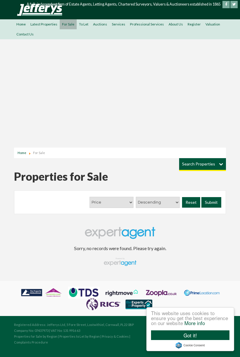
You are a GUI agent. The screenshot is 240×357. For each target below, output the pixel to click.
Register (194, 24)
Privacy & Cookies (115, 336)
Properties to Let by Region (79, 336)
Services (118, 24)
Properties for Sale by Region (35, 336)
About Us (176, 24)
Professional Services (147, 24)
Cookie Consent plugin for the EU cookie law (190, 345)
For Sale (68, 24)
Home (21, 24)
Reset (191, 202)
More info (194, 323)
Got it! (190, 335)
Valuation (212, 24)
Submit (211, 202)
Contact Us (25, 34)
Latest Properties (43, 24)
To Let (83, 24)
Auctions (100, 24)
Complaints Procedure (31, 342)
